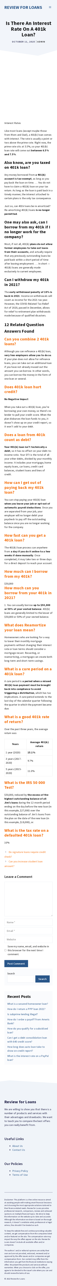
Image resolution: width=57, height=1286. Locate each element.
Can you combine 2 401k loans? (26, 341)
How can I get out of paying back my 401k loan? (24, 487)
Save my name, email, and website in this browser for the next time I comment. (28, 950)
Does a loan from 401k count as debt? (24, 437)
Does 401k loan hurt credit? (22, 389)
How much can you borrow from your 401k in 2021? (28, 592)
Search (11, 973)
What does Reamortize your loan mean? (25, 627)
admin (41, 41)
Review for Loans (23, 7)
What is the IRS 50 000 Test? (24, 785)
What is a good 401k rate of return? (26, 719)
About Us (17, 1146)
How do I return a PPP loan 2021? (26, 1009)
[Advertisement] (28, 87)
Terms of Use (20, 1174)
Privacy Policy (20, 1171)
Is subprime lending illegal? (22, 1014)
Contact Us (18, 1150)
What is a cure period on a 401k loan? (28, 671)
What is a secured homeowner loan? (27, 1003)
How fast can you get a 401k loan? (25, 538)
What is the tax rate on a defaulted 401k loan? (26, 833)
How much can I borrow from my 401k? (26, 574)
